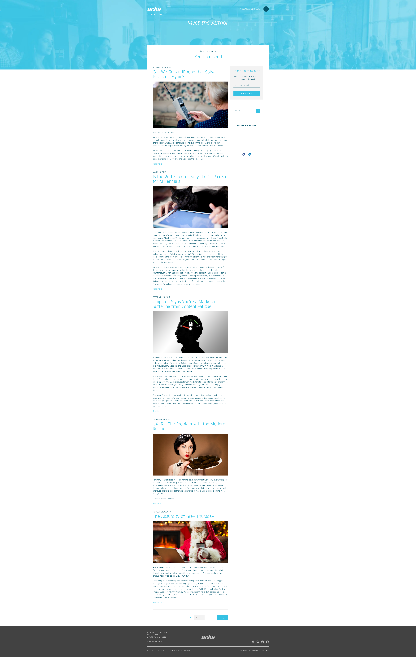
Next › (222, 617)
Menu (266, 9)
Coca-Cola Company (184, 363)
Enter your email (241, 86)
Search (236, 111)
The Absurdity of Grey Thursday (183, 517)
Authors (243, 650)
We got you (246, 94)
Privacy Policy (254, 650)
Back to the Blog (156, 15)
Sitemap (265, 650)
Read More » (158, 164)
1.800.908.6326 (251, 9)
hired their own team (172, 376)
